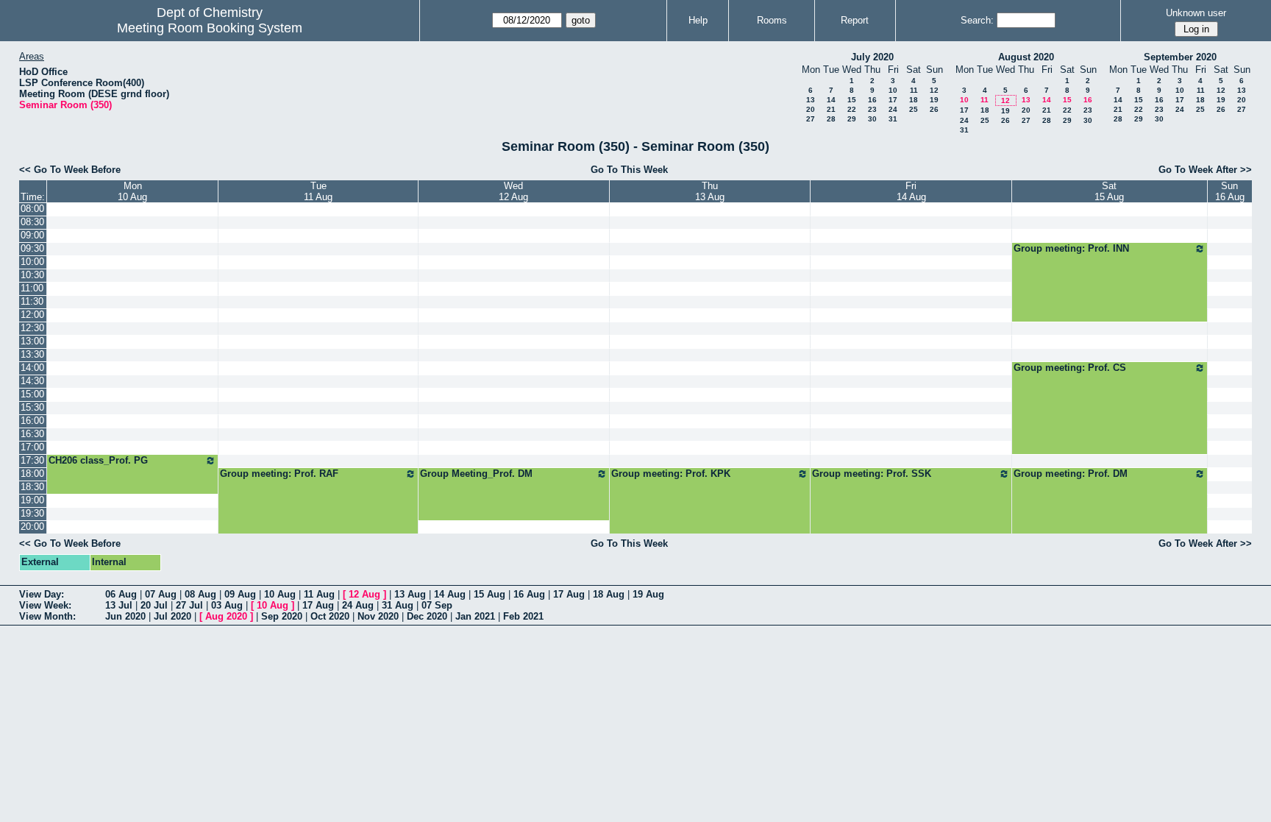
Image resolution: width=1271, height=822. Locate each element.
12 (934, 90)
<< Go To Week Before (70, 169)
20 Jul (154, 605)
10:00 (32, 261)
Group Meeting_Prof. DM (476, 473)
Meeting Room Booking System (209, 28)
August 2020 (1026, 57)
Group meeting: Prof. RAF (279, 473)
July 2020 (872, 57)
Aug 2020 (226, 616)
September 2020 (1180, 57)
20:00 (32, 526)
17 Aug (569, 594)
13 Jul (118, 605)
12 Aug (364, 594)
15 (851, 100)
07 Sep (436, 605)
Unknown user (1196, 12)
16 (872, 100)
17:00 (32, 447)
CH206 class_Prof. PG (98, 460)
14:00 (32, 367)
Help (698, 20)
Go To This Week (629, 169)
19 (934, 100)
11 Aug (319, 594)
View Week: (45, 605)
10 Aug (280, 594)
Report (855, 20)
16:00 (32, 420)
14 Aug (450, 594)
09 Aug (240, 594)
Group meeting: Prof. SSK (871, 473)
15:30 (32, 407)
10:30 (32, 274)
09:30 (32, 248)
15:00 (32, 394)
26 (934, 109)
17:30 (32, 460)
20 (810, 109)
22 (851, 109)
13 (810, 100)
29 (851, 119)
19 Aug (648, 594)
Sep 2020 (281, 616)
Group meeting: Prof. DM (1071, 473)
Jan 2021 (475, 616)
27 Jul (189, 605)
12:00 (32, 314)
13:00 (32, 341)
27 (810, 119)
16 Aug (529, 594)
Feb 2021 (523, 616)
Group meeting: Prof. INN (1071, 248)
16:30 (32, 433)
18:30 (32, 486)
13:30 (32, 354)
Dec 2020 (427, 616)
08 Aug (200, 594)
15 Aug (489, 594)
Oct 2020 (329, 616)
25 (913, 109)
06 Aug (121, 594)
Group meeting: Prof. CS (1070, 367)
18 (913, 100)
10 (893, 90)
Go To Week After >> (1205, 169)
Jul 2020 (172, 616)
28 (831, 119)
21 (831, 109)
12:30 (32, 327)
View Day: (41, 594)
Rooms (772, 20)
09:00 (32, 235)
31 (893, 119)
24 (893, 109)
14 (831, 100)
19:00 (32, 500)
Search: (977, 20)
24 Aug (358, 605)
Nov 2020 (378, 616)
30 (872, 119)
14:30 (32, 380)
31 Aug (397, 605)
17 (893, 100)
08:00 (32, 208)
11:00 (32, 288)
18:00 (32, 473)
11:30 (32, 301)
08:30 (32, 221)
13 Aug (410, 594)
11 (914, 90)
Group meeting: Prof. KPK (670, 473)
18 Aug (608, 594)
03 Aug (227, 605)
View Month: (47, 616)
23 (872, 109)
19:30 (32, 513)
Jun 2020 (125, 616)
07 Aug (161, 594)
